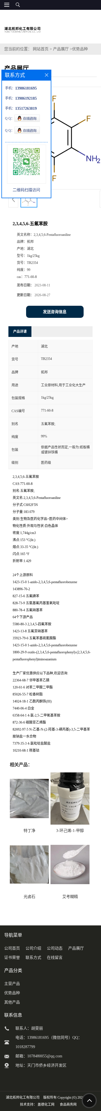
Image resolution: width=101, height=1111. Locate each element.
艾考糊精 (70, 897)
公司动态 (55, 948)
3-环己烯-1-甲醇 (70, 831)
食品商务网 (68, 1105)
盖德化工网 (46, 1105)
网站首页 (41, 49)
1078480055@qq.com (44, 1056)
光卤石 (29, 897)
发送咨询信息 (54, 312)
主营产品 (12, 984)
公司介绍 (33, 948)
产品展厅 (61, 49)
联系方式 (33, 957)
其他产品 (12, 1002)
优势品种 (80, 49)
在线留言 (55, 957)
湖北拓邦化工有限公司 (23, 1097)
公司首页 (12, 948)
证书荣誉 (12, 957)
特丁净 (29, 831)
